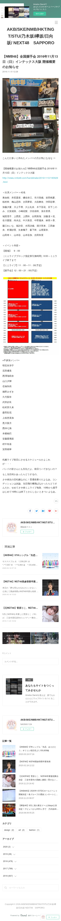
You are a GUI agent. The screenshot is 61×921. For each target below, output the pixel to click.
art (22, 829)
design (9, 829)
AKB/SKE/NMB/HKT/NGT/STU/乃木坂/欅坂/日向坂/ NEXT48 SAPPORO (30, 36)
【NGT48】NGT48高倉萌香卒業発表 (21, 581)
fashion (34, 829)
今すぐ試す (40, 14)
